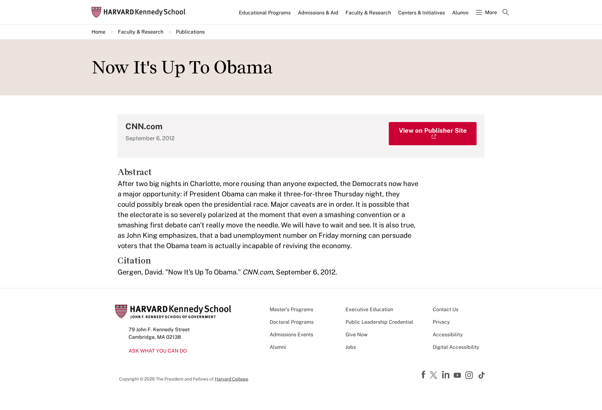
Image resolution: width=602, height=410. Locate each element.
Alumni (460, 13)
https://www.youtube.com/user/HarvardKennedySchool (458, 375)
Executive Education (369, 309)
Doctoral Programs (292, 322)
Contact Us (445, 309)
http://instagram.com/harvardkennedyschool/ (470, 375)
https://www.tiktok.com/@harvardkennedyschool (482, 375)
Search (505, 13)
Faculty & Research (368, 13)
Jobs (351, 347)
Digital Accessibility (456, 347)
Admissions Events (291, 335)
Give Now (356, 335)
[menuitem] (265, 15)
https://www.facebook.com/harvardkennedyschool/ (424, 375)
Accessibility (448, 335)
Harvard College (231, 378)
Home (98, 32)
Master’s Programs (291, 309)
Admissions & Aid (318, 13)
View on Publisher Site (433, 130)
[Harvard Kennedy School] (140, 12)
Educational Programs (265, 13)
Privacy (441, 322)
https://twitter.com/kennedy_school (434, 375)
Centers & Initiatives (421, 13)
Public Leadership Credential (379, 322)
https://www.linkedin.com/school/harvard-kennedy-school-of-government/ (446, 375)
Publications (190, 32)
